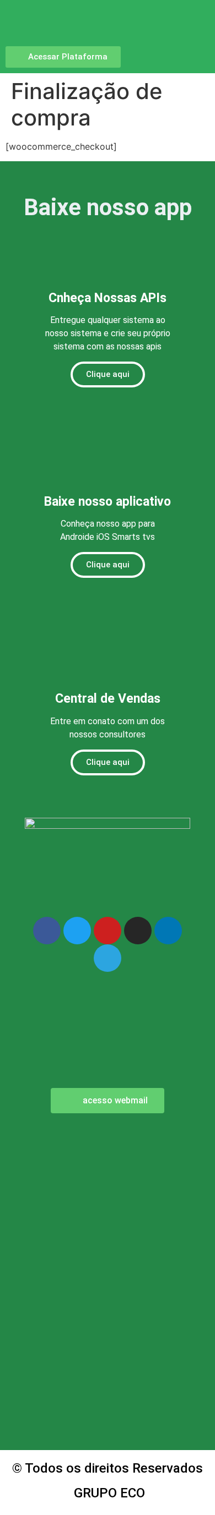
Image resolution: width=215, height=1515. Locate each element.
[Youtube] (107, 930)
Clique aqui (108, 374)
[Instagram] (138, 930)
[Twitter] (77, 930)
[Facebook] (47, 930)
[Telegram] (107, 958)
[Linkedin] (168, 930)
